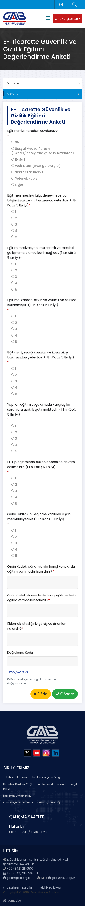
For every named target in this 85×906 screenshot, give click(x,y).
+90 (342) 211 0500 (20, 868)
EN (61, 4)
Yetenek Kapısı (26, 178)
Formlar (13, 83)
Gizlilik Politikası (50, 887)
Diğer (19, 185)
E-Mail (20, 159)
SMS (18, 142)
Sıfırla (41, 693)
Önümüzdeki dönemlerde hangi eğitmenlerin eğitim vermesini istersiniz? (41, 597)
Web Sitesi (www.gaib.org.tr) (38, 166)
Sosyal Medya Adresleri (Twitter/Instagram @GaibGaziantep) (42, 151)
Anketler (13, 94)
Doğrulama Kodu (20, 652)
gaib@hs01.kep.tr (63, 878)
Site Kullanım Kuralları (18, 887)
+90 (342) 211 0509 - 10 (23, 873)
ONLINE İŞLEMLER (66, 19)
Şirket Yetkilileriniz (29, 172)
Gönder (66, 693)
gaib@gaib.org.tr (18, 878)
